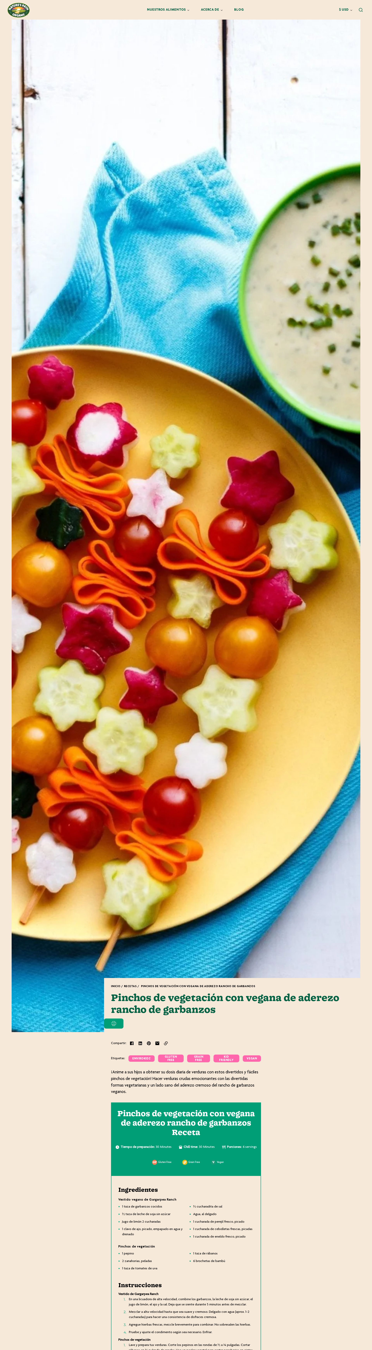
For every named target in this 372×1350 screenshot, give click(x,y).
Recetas (130, 986)
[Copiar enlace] (166, 1043)
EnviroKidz (141, 1058)
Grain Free (198, 1058)
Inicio (116, 986)
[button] (360, 10)
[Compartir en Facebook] (131, 1043)
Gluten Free (171, 1058)
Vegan (252, 1058)
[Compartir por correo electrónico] (157, 1043)
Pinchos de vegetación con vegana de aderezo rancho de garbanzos (198, 986)
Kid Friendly (226, 1058)
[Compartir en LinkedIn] (140, 1043)
